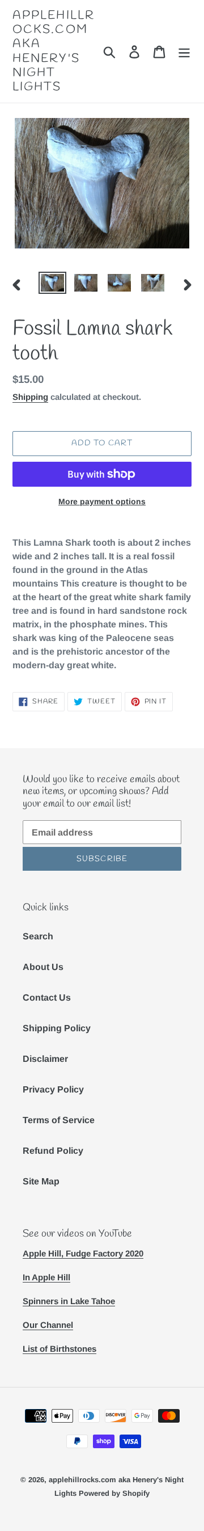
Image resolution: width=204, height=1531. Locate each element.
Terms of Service (59, 1120)
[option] (52, 284)
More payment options (102, 501)
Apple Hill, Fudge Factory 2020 (83, 1253)
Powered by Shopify (114, 1493)
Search (38, 936)
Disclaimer (45, 1059)
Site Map (41, 1181)
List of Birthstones (59, 1348)
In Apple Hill (46, 1277)
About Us (43, 967)
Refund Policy (53, 1150)
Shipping (30, 397)
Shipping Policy (57, 1028)
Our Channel (48, 1325)
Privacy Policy (53, 1089)
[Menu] (184, 51)
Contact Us (47, 997)
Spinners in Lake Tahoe (69, 1301)
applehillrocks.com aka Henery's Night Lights (53, 51)
